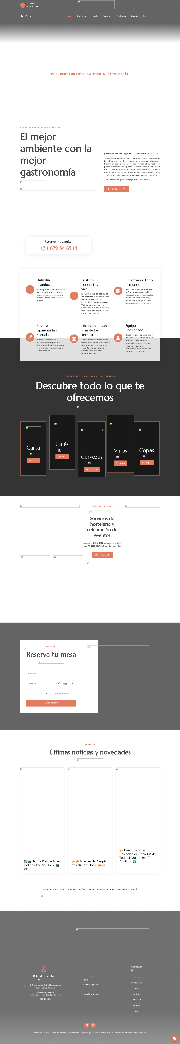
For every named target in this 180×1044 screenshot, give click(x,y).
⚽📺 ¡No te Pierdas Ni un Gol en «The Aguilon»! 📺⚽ (42, 865)
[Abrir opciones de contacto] (174, 1038)
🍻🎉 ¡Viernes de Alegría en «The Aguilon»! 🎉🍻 (89, 863)
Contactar (121, 16)
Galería (134, 16)
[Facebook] (22, 16)
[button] (30, 16)
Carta (95, 16)
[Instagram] (26, 16)
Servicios (107, 16)
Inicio (69, 16)
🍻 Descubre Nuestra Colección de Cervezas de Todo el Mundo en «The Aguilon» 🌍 (137, 855)
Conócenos (82, 16)
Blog (145, 16)
